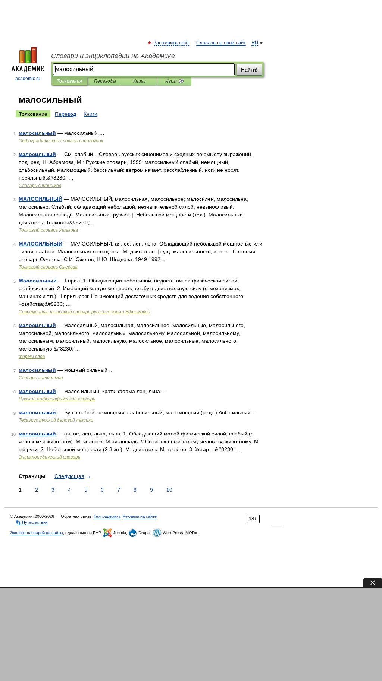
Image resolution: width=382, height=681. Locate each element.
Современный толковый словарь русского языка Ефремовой (84, 311)
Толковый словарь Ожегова (48, 267)
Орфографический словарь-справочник (61, 140)
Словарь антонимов (41, 377)
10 (169, 490)
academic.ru (27, 78)
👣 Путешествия (32, 522)
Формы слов (32, 356)
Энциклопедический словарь (49, 457)
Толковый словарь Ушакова (48, 230)
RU (254, 42)
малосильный (37, 133)
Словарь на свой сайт (221, 42)
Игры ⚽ (174, 81)
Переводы (105, 81)
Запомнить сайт (171, 42)
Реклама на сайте (140, 516)
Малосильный (38, 281)
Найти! (249, 70)
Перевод (65, 114)
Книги (139, 81)
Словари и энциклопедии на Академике (113, 56)
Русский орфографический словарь (57, 399)
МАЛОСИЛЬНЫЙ (40, 199)
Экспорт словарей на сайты (36, 532)
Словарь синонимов (40, 185)
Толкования (69, 81)
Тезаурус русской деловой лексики (56, 420)
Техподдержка (107, 516)
